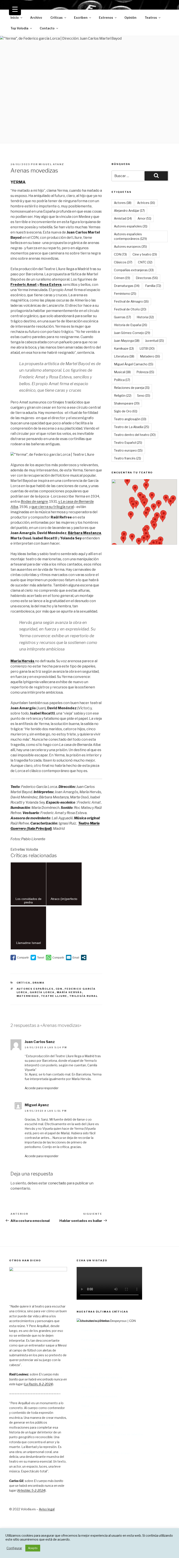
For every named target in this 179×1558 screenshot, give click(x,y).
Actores (122, 203)
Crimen (122, 278)
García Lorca (42, 992)
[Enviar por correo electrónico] (72, 957)
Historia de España (130, 325)
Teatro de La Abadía (131, 427)
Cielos (85, 1444)
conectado (57, 1183)
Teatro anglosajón (130, 419)
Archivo (36, 17)
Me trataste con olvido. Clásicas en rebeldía (112, 1434)
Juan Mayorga (126, 340)
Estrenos (106, 17)
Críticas (56, 17)
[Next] (161, 1372)
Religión (122, 395)
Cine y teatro (145, 254)
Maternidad (28, 995)
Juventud (154, 340)
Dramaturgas (126, 286)
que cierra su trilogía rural (52, 507)
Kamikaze (124, 348)
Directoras (147, 278)
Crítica (24, 982)
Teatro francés (127, 458)
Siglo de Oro (125, 411)
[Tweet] (37, 957)
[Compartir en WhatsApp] (55, 957)
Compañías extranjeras (134, 270)
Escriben (81, 17)
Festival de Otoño (130, 309)
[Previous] (85, 1372)
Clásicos (123, 262)
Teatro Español (128, 442)
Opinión (130, 17)
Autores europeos (130, 246)
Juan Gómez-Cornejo (132, 333)
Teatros (151, 17)
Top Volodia (19, 28)
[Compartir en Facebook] (19, 957)
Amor (144, 218)
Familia (153, 286)
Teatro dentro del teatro (135, 435)
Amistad (123, 218)
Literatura (124, 356)
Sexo (143, 395)
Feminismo (125, 293)
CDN (59, 988)
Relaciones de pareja (132, 388)
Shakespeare (126, 403)
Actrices (146, 203)
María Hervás (69, 992)
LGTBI (147, 348)
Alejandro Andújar (129, 210)
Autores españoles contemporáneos (130, 236)
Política (122, 380)
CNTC (145, 262)
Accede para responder (42, 1088)
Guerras (122, 317)
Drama (39, 982)
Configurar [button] (14, 1548)
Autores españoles (35, 988)
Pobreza (145, 372)
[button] (135, 488)
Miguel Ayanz (51, 164)
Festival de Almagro (131, 301)
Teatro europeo (128, 450)
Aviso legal (47, 1509)
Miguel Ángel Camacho (133, 364)
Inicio (14, 17)
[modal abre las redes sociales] (83, 957)
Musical (122, 372)
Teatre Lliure (54, 995)
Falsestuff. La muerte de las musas (105, 1453)
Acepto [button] (33, 1548)
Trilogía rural (83, 995)
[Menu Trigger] (15, 9)
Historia (145, 317)
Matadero (150, 356)
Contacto (47, 28)
